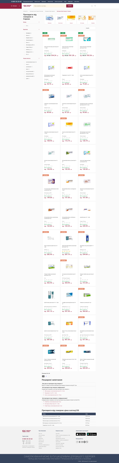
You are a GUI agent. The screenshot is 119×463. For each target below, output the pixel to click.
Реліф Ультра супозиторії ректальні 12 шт (53, 405)
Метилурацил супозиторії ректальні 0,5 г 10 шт (55, 391)
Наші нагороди (42, 435)
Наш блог (58, 433)
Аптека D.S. (25, 11)
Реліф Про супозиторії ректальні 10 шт (53, 401)
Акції (65, 1)
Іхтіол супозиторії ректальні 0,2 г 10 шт (53, 394)
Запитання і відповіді (60, 443)
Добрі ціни (70, 1)
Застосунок (58, 441)
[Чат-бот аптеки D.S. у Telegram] (84, 442)
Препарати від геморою (50, 11)
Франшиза (44, 1)
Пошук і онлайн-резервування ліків (63, 435)
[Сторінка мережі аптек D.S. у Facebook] (77, 442)
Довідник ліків (58, 448)
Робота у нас (37, 1)
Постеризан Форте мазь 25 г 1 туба (52, 403)
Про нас (40, 433)
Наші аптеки (50, 1)
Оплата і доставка (58, 1)
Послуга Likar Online (60, 446)
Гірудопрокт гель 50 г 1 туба (51, 393)
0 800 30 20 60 (16, 1)
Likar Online (76, 1)
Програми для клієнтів (28, 1)
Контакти (40, 443)
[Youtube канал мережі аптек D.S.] (82, 442)
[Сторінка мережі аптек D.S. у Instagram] (79, 442)
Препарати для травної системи (36, 11)
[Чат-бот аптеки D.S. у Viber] (87, 442)
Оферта (40, 448)
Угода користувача (42, 446)
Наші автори (41, 441)
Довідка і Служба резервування (62, 440)
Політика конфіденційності (44, 444)
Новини (40, 436)
